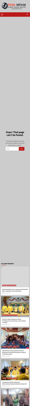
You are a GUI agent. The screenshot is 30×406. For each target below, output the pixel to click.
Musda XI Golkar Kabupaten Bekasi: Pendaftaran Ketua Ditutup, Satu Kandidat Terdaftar (14, 320)
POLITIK (15, 315)
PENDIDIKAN (15, 346)
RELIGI (8, 285)
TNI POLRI (13, 285)
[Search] (27, 14)
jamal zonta (5, 293)
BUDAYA (4, 285)
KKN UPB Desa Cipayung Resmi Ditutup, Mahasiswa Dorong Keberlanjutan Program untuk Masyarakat (14, 352)
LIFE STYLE (9, 315)
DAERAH (4, 315)
